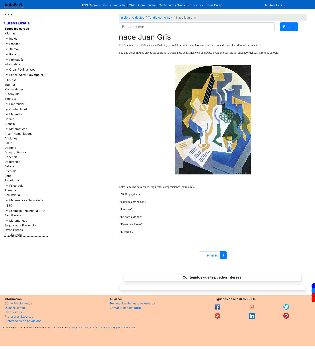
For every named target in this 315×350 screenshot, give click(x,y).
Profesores (195, 5)
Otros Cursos (14, 230)
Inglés (13, 38)
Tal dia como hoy (160, 17)
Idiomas (10, 33)
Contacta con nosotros (125, 308)
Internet (10, 84)
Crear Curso (213, 5)
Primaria (10, 190)
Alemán (14, 49)
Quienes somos (15, 308)
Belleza (9, 166)
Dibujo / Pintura (15, 152)
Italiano (14, 54)
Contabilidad (18, 109)
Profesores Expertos (19, 316)
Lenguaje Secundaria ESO (27, 211)
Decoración (12, 162)
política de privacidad (103, 327)
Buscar (289, 27)
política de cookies (125, 327)
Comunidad (118, 5)
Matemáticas (18, 129)
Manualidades (14, 89)
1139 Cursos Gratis (95, 5)
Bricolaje (10, 171)
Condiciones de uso (81, 327)
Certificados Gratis (172, 5)
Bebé (8, 176)
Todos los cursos (17, 28)
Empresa (11, 98)
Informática (12, 64)
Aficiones (11, 138)
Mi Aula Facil (274, 5)
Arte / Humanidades (18, 133)
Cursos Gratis (17, 23)
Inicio (8, 15)
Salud (8, 143)
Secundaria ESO (16, 195)
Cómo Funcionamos (18, 303)
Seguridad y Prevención (21, 225)
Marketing (16, 114)
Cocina (9, 119)
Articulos (138, 17)
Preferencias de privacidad (23, 321)
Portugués (16, 59)
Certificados (13, 312)
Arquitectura (13, 234)
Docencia (11, 157)
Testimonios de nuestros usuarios (133, 303)
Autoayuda (12, 94)
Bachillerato (13, 215)
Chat (132, 5)
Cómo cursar (147, 5)
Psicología (12, 180)
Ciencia (10, 124)
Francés (14, 44)
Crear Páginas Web (22, 69)
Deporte (10, 147)
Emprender (16, 104)
